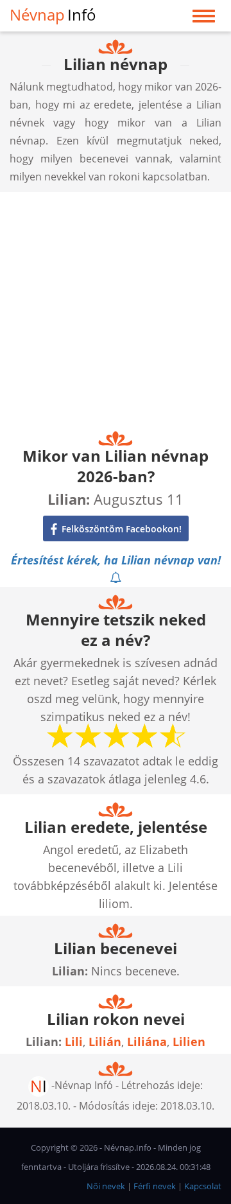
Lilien (189, 1041)
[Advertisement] (115, 307)
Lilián (105, 1041)
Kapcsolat (202, 1186)
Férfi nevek (154, 1186)
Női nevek (106, 1186)
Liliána (147, 1041)
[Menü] (203, 19)
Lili (74, 1041)
